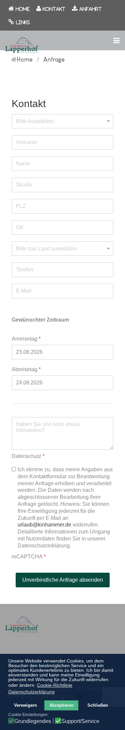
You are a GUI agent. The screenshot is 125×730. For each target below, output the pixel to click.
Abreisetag (26, 369)
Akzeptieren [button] (61, 705)
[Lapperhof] (21, 44)
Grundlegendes (32, 721)
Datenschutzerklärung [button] (31, 691)
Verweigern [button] (25, 705)
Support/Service (80, 721)
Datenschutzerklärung (44, 545)
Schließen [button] (97, 705)
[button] (116, 40)
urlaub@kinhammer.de (44, 524)
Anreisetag (26, 339)
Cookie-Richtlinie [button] (54, 685)
